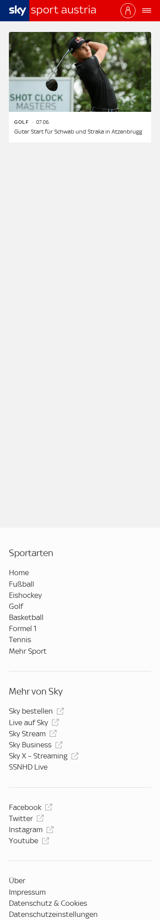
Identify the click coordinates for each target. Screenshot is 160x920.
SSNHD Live (28, 766)
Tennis (20, 639)
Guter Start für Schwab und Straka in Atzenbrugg (78, 131)
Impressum (27, 892)
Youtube (23, 840)
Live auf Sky (28, 722)
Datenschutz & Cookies (48, 903)
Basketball (26, 617)
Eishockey (25, 595)
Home (19, 572)
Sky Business (30, 744)
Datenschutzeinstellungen (53, 914)
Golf (16, 606)
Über (17, 880)
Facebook (25, 807)
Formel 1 (22, 628)
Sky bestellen (31, 711)
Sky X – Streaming (38, 755)
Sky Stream (27, 733)
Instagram (26, 829)
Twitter (21, 818)
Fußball (21, 584)
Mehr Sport (28, 651)
